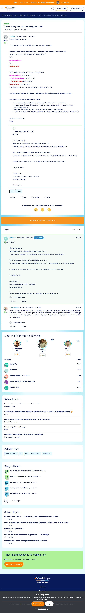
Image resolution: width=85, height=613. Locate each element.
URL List (18, 191)
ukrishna (68, 349)
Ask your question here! (14, 564)
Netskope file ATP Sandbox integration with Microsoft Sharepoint (25, 541)
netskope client (47, 453)
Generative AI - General (12, 437)
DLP (20, 453)
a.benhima (14, 387)
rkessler (13, 370)
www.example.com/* (59, 155)
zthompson (14, 307)
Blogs (6, 414)
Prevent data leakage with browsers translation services (22, 404)
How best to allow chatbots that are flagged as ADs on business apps (26, 535)
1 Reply (9, 519)
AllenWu (13, 364)
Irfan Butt (13, 476)
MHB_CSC (12, 237)
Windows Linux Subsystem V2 (14, 529)
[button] (2, 9)
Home (7, 15)
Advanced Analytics (10, 453)
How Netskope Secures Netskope (15, 427)
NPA (26, 453)
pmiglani (42, 351)
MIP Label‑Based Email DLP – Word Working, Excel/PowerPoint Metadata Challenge (31, 517)
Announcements (35, 453)
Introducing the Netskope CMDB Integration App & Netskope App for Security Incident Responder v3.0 (37, 412)
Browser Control (9, 406)
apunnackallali (17, 349)
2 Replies (10, 537)
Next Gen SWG (32, 15)
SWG (12, 191)
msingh (13, 482)
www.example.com (19, 143)
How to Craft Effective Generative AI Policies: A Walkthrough (23, 435)
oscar (12, 36)
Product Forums (19, 15)
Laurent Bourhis (16, 470)
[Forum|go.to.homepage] (10, 9)
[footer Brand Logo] (42, 583)
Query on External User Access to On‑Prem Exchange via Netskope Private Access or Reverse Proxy (36, 523)
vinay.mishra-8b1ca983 (19, 375)
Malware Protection (10, 422)
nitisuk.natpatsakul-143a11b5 (22, 381)
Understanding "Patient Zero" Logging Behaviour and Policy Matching (27, 419)
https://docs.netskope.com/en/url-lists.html (51, 161)
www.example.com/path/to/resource (33, 155)
